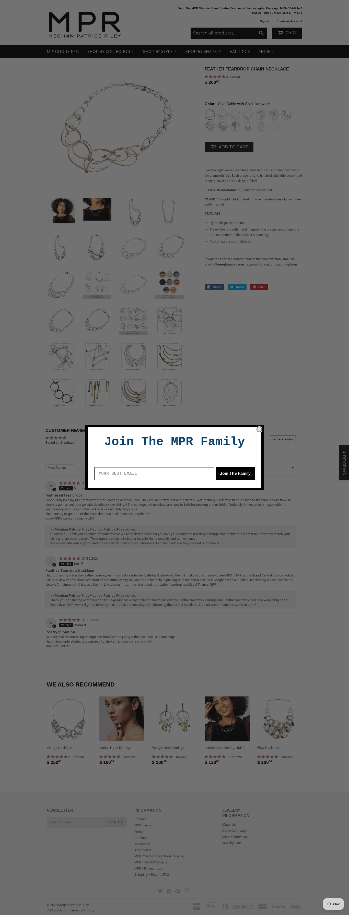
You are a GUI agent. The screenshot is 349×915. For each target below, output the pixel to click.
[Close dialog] (259, 429)
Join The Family (235, 473)
